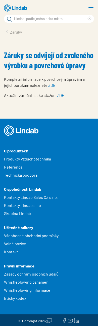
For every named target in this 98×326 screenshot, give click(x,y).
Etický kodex (15, 298)
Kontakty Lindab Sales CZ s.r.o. (31, 197)
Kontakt (11, 251)
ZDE (52, 85)
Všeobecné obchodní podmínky (31, 235)
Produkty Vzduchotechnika (27, 158)
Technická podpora (20, 175)
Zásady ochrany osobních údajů (31, 273)
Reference (13, 167)
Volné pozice (15, 243)
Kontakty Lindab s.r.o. (23, 205)
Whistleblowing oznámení (26, 282)
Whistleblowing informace (27, 290)
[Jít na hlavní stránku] (16, 8)
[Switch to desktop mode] (49, 320)
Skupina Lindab (17, 213)
